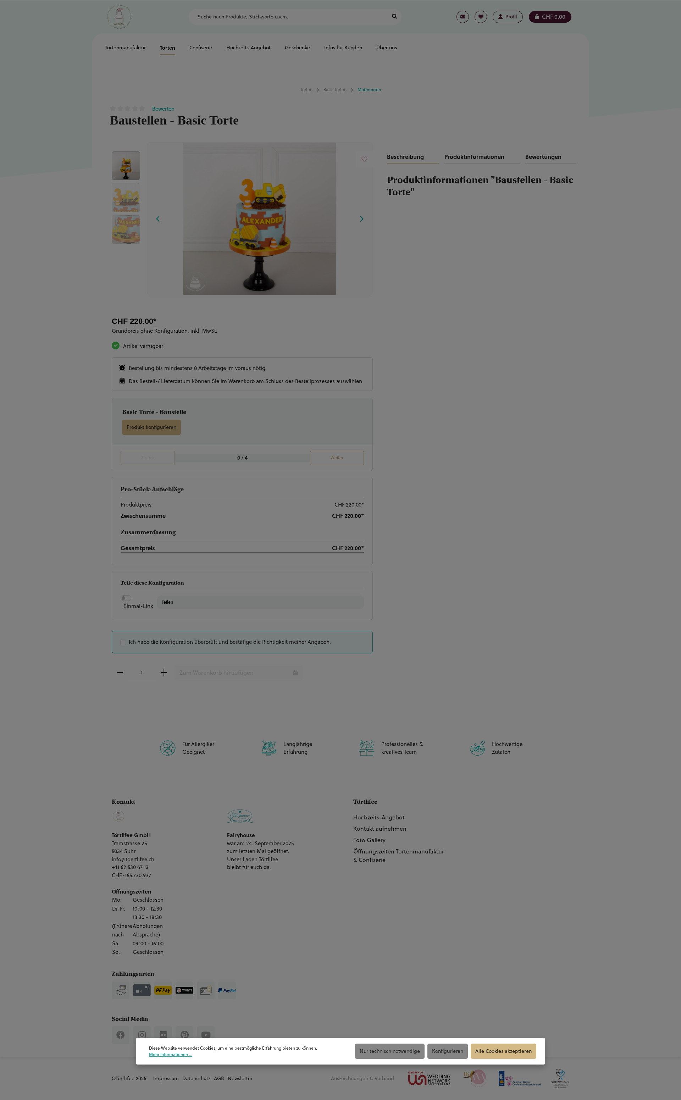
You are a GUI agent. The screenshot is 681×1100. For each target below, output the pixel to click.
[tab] (413, 157)
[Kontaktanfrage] (462, 17)
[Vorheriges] (158, 218)
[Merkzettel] (481, 17)
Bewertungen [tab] (543, 157)
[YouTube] (206, 1035)
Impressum (166, 1078)
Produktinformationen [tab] (474, 157)
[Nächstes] (361, 218)
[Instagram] (142, 1035)
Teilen (167, 602)
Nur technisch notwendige (390, 1051)
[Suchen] (394, 17)
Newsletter (240, 1078)
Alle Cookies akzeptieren (503, 1051)
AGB (219, 1078)
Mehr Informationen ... (170, 1054)
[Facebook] (120, 1035)
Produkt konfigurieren (151, 427)
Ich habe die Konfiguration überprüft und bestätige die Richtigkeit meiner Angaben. (230, 642)
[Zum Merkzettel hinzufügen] (364, 159)
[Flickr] (163, 1035)
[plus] (164, 672)
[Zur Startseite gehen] (119, 16)
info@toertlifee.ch (133, 859)
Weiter (337, 458)
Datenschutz (196, 1078)
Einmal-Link (138, 606)
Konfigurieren (447, 1051)
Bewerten (163, 108)
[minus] (120, 672)
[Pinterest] (184, 1035)
